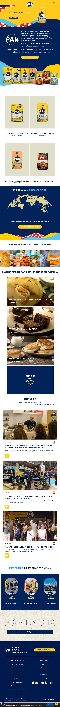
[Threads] (51, 683)
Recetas (43, 667)
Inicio (43, 664)
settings (42, 705)
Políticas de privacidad (17, 682)
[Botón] (54, 2)
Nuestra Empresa (17, 667)
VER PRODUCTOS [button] (30, 57)
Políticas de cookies (16, 686)
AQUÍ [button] (30, 632)
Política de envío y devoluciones (17, 689)
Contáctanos (43, 674)
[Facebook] (33, 683)
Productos (43, 671)
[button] (57, 704)
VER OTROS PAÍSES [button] (30, 227)
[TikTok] (46, 683)
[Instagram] (37, 683)
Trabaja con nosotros (17, 664)
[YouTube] (42, 683)
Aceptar (50, 704)
